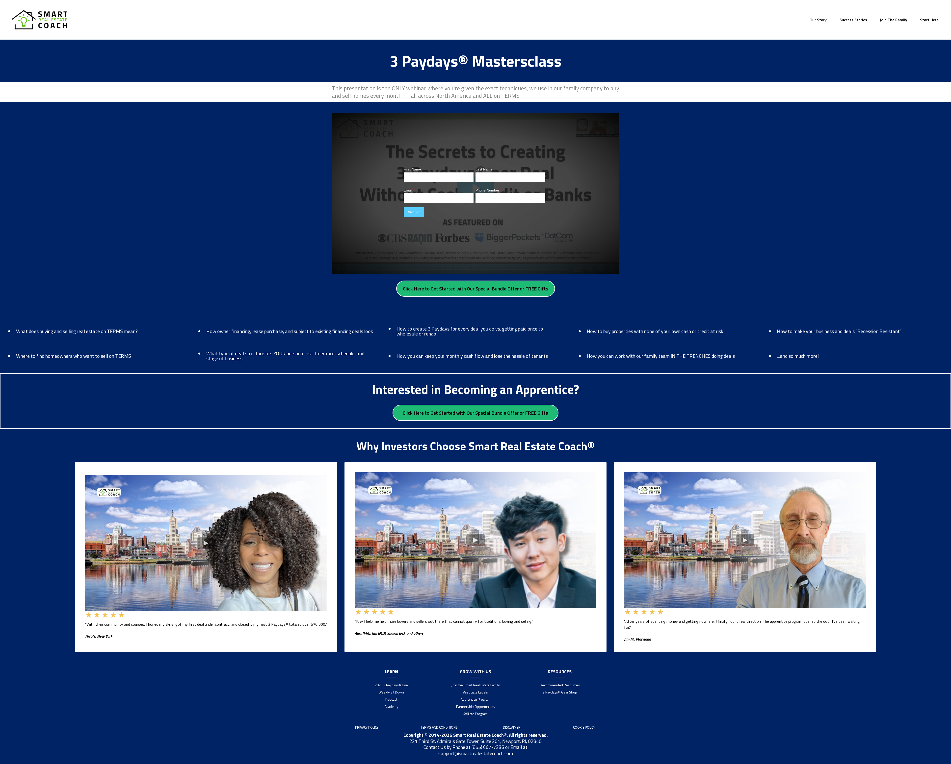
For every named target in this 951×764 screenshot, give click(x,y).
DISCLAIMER (512, 727)
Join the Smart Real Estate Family (475, 685)
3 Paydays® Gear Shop (560, 692)
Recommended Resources (560, 685)
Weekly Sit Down (391, 692)
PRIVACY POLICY (366, 727)
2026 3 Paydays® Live (391, 685)
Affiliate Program (475, 713)
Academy (391, 706)
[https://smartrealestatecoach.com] (39, 19)
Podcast (391, 699)
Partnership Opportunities (475, 706)
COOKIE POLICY (584, 727)
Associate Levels (475, 692)
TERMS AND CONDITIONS (439, 727)
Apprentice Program (475, 699)
